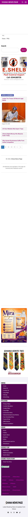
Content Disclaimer (8, 406)
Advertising (6, 397)
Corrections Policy (8, 412)
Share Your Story (7, 461)
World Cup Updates (8, 452)
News (4, 430)
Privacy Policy (6, 403)
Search (3, 46)
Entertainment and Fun (9, 441)
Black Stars (6, 450)
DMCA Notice (6, 421)
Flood (4, 480)
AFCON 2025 (6, 476)
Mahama (5, 483)
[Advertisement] (14, 19)
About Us (5, 388)
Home (4, 386)
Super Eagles (16, 490)
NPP (15, 486)
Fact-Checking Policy (8, 417)
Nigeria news (6, 486)
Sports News (6, 434)
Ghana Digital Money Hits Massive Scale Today (12, 134)
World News (6, 443)
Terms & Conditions (8, 423)
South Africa (6, 490)
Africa (4, 439)
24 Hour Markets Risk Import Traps (12, 129)
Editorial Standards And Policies (11, 414)
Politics (5, 432)
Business (5, 437)
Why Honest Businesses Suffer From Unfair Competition (13, 141)
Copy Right (6, 392)
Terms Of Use (6, 419)
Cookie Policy (6, 408)
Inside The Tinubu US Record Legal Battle (12, 99)
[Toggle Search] (22, 2)
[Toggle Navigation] (25, 2)
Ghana (11, 480)
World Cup (6, 493)
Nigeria (13, 483)
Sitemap (5, 394)
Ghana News (20, 480)
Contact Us (6, 390)
